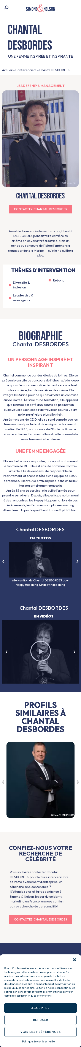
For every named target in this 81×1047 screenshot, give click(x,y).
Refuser (40, 1020)
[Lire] (40, 652)
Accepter (40, 1008)
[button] (74, 960)
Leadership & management (40, 86)
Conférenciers (26, 70)
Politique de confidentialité (38, 1041)
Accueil (7, 70)
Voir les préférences (40, 1032)
